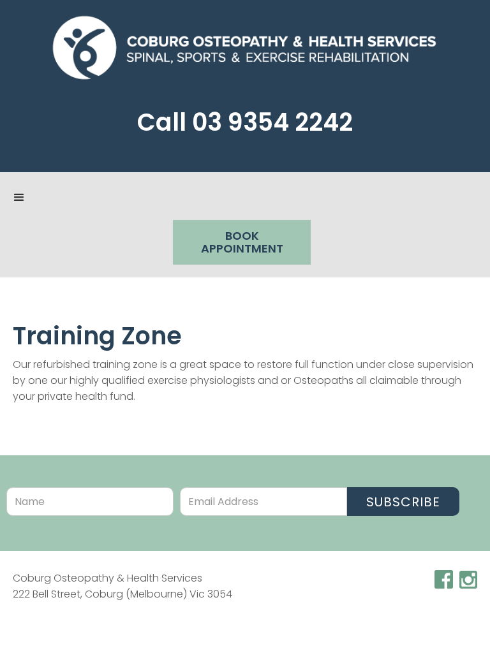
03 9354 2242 (272, 122)
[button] (19, 198)
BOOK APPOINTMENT (242, 242)
